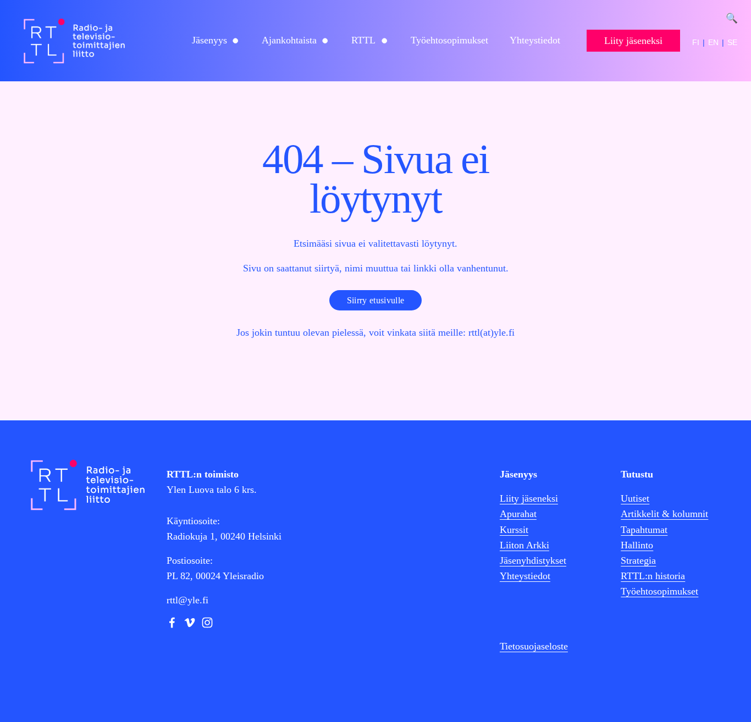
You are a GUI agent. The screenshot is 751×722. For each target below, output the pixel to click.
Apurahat (518, 513)
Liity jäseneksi (633, 40)
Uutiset (635, 498)
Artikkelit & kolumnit (664, 513)
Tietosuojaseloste (534, 646)
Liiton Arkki (524, 545)
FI (695, 42)
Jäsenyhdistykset (533, 560)
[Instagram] (207, 622)
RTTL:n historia (653, 575)
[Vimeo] (189, 622)
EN (713, 42)
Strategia (638, 560)
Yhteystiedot (535, 40)
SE (732, 42)
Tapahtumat (644, 529)
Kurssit (514, 529)
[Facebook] (172, 622)
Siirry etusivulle (375, 300)
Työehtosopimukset (449, 40)
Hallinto (637, 545)
